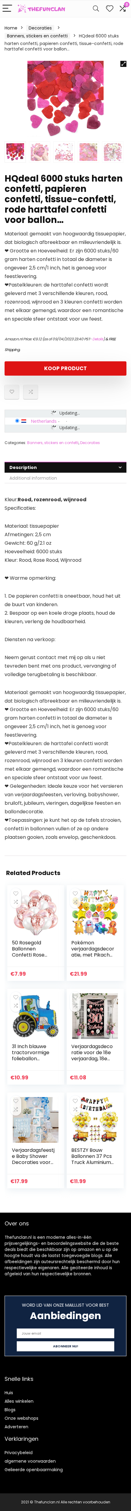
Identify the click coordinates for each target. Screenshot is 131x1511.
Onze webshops (21, 1418)
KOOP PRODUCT (65, 368)
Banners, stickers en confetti (37, 36)
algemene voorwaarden (30, 1461)
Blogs (10, 1410)
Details (97, 339)
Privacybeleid (19, 1453)
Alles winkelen (19, 1401)
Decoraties (40, 28)
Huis (9, 1393)
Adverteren (16, 1427)
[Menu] (7, 9)
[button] (123, 64)
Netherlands (44, 421)
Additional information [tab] (33, 478)
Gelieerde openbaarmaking (34, 1470)
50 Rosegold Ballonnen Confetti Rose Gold (28, 951)
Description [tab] (23, 467)
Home (11, 28)
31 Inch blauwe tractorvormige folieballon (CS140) (30, 1055)
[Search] (96, 9)
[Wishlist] (109, 8)
